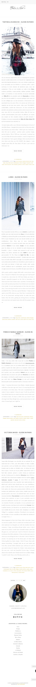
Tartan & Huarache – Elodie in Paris (18, 22)
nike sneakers (15, 164)
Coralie (10, 479)
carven (31, 567)
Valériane (4, 479)
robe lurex (18, 319)
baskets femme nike (27, 161)
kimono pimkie (10, 418)
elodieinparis (16, 162)
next (24, 580)
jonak (3, 319)
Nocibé (18, 648)
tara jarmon (19, 570)
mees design (16, 418)
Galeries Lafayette (18, 654)
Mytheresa (18, 631)
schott (23, 164)
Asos (18, 626)
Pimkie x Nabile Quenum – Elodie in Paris (18, 333)
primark (13, 319)
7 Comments (18, 414)
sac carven (10, 570)
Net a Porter (18, 637)
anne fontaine (19, 161)
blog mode (18, 317)
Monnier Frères (18, 635)
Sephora (18, 639)
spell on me (26, 319)
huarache (29, 162)
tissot (30, 319)
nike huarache (8, 164)
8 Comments (18, 159)
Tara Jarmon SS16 (26, 570)
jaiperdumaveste (29, 363)
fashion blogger (22, 162)
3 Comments (18, 315)
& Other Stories (18, 641)
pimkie (24, 418)
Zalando (18, 646)
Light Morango (21, 684)
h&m (11, 569)
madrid (20, 569)
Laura (32, 477)
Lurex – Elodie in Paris (18, 177)
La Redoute (18, 650)
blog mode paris (9, 162)
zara (33, 164)
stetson (27, 164)
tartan (30, 164)
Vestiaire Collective (18, 643)
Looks (11, 161)
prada (28, 569)
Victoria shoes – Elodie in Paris (18, 432)
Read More (18, 150)
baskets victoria (19, 567)
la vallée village (15, 569)
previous (13, 580)
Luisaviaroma (18, 633)
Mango (18, 628)
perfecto (20, 164)
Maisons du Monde (18, 652)
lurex (6, 319)
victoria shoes (21, 572)
